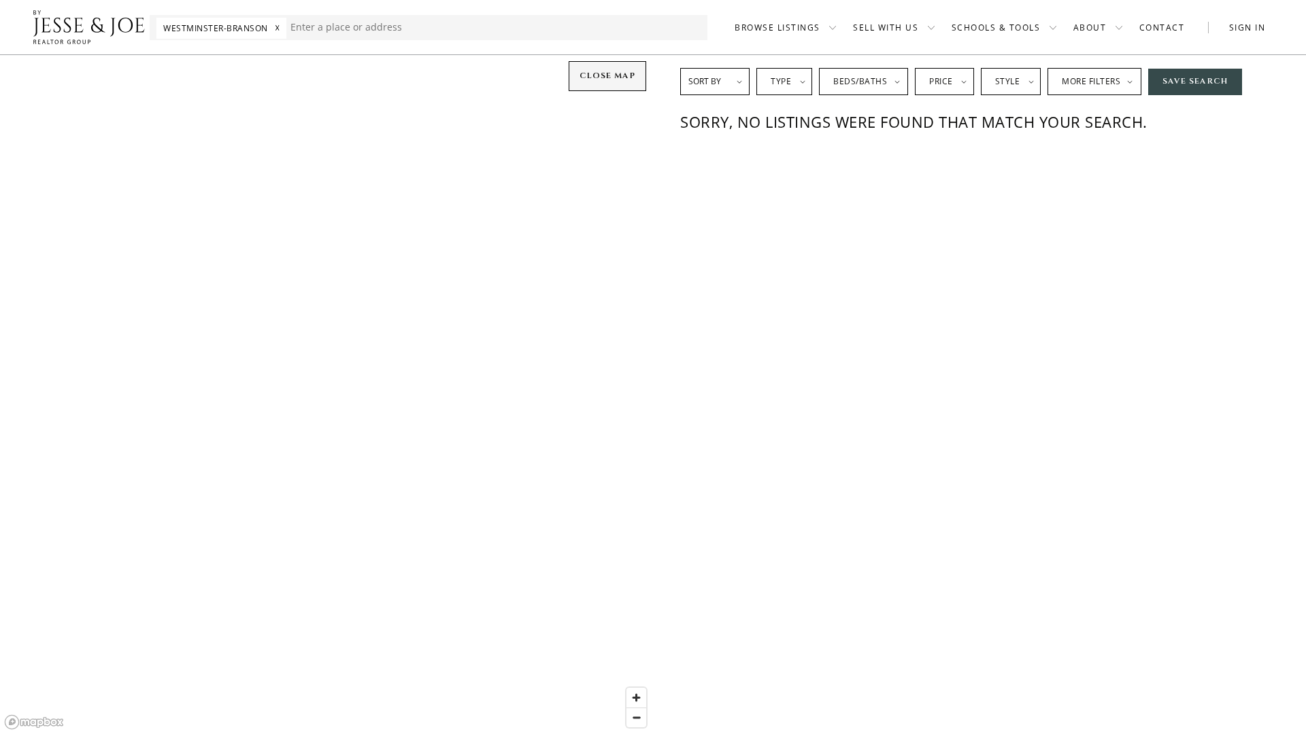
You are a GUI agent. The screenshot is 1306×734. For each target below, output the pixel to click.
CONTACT (1162, 27)
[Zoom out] (636, 717)
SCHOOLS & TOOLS (996, 27)
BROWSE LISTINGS (777, 27)
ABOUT (1090, 27)
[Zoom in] (636, 697)
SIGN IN (1247, 27)
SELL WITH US (885, 27)
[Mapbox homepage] (34, 722)
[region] (326, 394)
